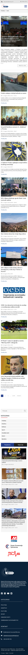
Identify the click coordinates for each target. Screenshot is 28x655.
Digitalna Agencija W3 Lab (18, 650)
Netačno (4, 439)
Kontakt (11, 653)
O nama (3, 653)
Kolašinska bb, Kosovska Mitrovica (11, 632)
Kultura (4, 426)
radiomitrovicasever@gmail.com (11, 635)
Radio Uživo (24, 1)
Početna (3, 10)
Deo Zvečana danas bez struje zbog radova (13, 234)
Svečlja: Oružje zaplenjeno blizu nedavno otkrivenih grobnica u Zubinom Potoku (12, 501)
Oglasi (7, 653)
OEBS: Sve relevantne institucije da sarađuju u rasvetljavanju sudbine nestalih (13, 306)
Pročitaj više (22, 65)
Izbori (3, 436)
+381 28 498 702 (7, 639)
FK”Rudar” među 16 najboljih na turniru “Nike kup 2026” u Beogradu (12, 342)
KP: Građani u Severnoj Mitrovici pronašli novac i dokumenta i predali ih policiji (12, 481)
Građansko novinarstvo (9, 620)
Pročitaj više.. (4, 103)
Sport (3, 429)
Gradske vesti (5, 432)
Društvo (4, 423)
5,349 (13, 395)
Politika (4, 420)
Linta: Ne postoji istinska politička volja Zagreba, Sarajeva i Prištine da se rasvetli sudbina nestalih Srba (13, 378)
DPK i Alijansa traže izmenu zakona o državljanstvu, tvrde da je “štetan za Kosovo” (11, 269)
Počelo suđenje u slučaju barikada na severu (13, 93)
